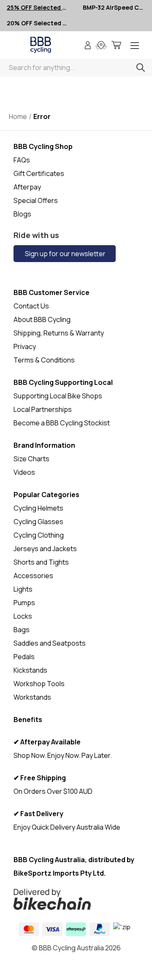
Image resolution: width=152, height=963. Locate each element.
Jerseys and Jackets (45, 548)
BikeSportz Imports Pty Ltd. (60, 873)
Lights (23, 589)
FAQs (22, 160)
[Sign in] (88, 46)
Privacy (25, 346)
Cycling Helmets (38, 508)
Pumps (24, 602)
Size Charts (31, 458)
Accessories (33, 575)
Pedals (24, 656)
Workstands (32, 697)
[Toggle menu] (134, 46)
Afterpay (27, 187)
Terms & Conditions (44, 360)
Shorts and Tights (41, 562)
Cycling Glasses (38, 521)
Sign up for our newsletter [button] (65, 253)
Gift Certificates (39, 173)
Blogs (22, 214)
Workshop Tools (39, 683)
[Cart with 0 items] (116, 46)
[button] (76, 899)
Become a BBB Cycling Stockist (62, 422)
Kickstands (30, 670)
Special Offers (36, 200)
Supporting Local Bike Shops (58, 395)
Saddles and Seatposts (50, 643)
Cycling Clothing (39, 535)
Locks (23, 616)
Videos (24, 472)
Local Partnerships (43, 409)
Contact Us (31, 306)
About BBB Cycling (42, 319)
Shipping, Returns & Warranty (59, 333)
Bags (22, 629)
